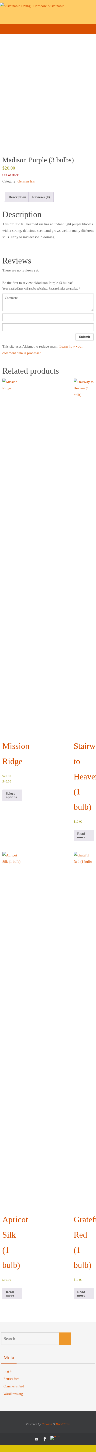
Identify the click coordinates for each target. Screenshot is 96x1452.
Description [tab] (17, 197)
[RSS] (55, 1438)
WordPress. (63, 1424)
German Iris (26, 181)
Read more (81, 835)
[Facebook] (45, 1439)
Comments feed (13, 1386)
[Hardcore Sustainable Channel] (37, 1439)
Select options (11, 795)
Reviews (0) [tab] (41, 197)
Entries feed (11, 1379)
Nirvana (47, 1424)
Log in (7, 1371)
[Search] (65, 1338)
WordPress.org (13, 1394)
